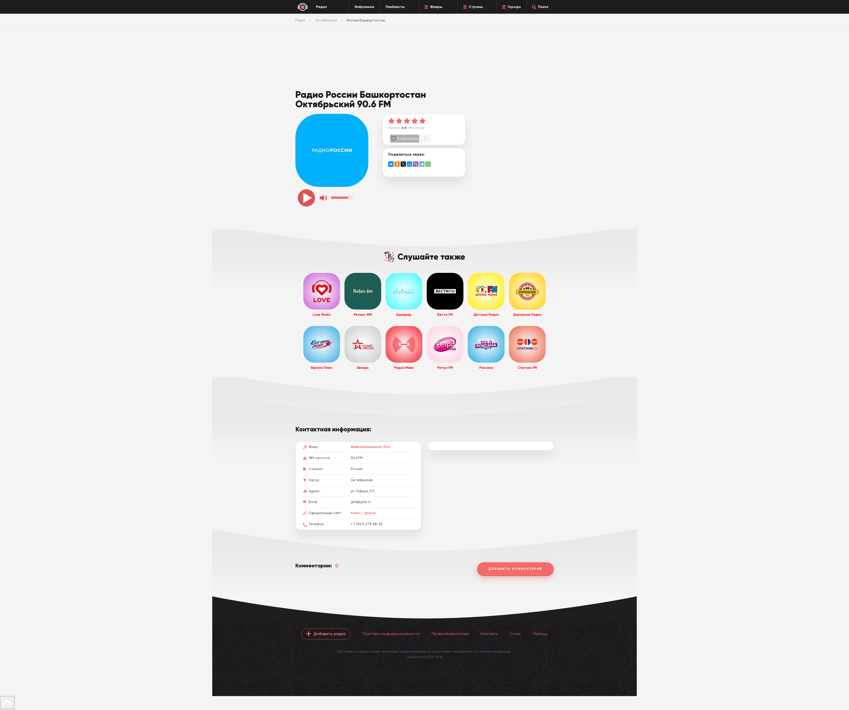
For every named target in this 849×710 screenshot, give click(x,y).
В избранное (408, 138)
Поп (386, 447)
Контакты (489, 633)
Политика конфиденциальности (391, 633)
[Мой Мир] (409, 164)
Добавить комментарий (515, 569)
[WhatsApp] (428, 164)
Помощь (540, 633)
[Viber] (415, 164)
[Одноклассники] (397, 164)
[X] (403, 164)
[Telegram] (421, 164)
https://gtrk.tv (363, 513)
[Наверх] (7, 702)
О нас (515, 633)
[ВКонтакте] (391, 164)
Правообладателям (450, 633)
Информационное (366, 447)
